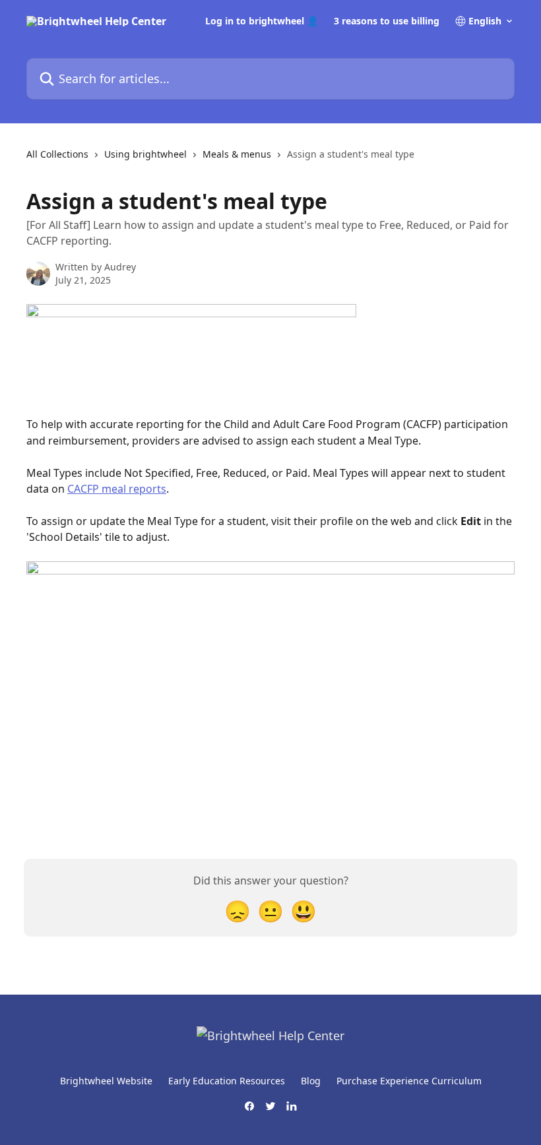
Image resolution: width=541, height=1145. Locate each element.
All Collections (57, 154)
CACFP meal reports (116, 488)
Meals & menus (237, 154)
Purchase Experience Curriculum (409, 1080)
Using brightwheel (145, 154)
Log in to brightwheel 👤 (261, 21)
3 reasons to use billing (386, 21)
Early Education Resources (226, 1080)
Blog (311, 1080)
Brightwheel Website (106, 1080)
